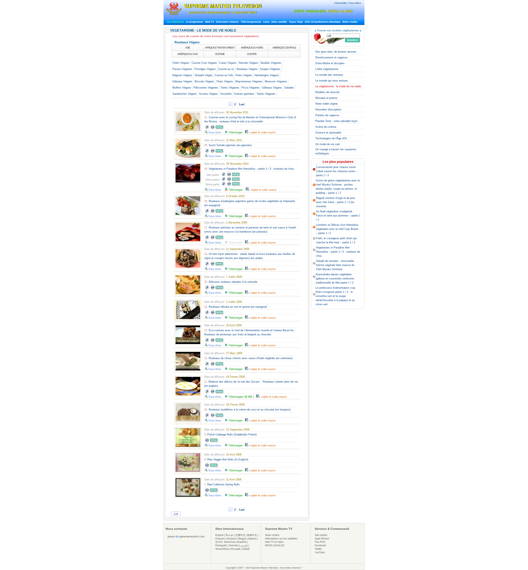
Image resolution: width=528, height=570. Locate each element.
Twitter (318, 549)
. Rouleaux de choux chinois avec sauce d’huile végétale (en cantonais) (248, 358)
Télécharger (236, 132)
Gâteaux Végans (182, 81)
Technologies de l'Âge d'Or (331, 138)
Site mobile (321, 535)
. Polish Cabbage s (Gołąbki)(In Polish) (230, 434)
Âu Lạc (229, 535)
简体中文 (252, 535)
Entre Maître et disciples (330, 63)
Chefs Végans (180, 62)
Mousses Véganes (276, 81)
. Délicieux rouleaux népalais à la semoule (230, 281)
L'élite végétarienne (326, 69)
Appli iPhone (322, 538)
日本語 (246, 549)
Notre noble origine (326, 103)
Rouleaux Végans (247, 69)
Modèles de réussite (327, 92)
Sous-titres (355, 3)
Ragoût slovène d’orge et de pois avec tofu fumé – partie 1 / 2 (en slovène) (335, 202)
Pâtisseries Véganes (205, 87)
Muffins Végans (181, 87)
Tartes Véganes (229, 87)
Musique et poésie (326, 97)
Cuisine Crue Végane (204, 62)
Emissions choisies (227, 21)
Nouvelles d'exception (328, 109)
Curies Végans (228, 62)
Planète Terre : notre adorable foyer (336, 121)
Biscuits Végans (204, 81)
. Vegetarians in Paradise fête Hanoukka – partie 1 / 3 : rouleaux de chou (249, 168)
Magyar (242, 538)
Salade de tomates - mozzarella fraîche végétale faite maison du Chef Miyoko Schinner (335, 265)
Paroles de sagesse (327, 115)
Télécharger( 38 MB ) (242, 396)
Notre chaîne (349, 21)
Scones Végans (208, 93)
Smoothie (226, 93)
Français (220, 538)
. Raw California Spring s (222, 484)
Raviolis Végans (248, 62)
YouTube (320, 552)
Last (241, 104)
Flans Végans (225, 81)
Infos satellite (279, 21)
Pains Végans (244, 75)
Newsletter (341, 3)
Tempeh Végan (203, 75)
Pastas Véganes (182, 69)
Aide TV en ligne (274, 541)
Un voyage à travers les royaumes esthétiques (335, 151)
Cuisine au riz (226, 69)
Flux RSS (320, 541)
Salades (289, 87)
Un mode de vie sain (327, 144)
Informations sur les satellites (281, 538)
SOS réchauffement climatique (323, 21)
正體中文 (240, 535)
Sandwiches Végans (184, 93)
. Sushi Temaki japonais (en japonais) (228, 145)
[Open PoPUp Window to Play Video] (220, 128)
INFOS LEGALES (274, 545)
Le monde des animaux (329, 74)
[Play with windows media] (213, 128)
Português (221, 545)
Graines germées (244, 93)
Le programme (194, 21)
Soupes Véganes (270, 69)
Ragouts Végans (182, 75)
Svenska (233, 545)
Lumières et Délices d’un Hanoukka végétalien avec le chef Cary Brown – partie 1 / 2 (337, 229)
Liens (266, 21)
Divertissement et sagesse (331, 57)
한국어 (219, 541)
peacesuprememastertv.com (186, 536)
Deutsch (231, 538)
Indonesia (229, 541)
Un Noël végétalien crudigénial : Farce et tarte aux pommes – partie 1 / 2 (338, 215)
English (219, 535)
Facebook (320, 545)
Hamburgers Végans (267, 75)
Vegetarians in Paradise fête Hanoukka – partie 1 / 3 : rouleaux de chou (338, 251)
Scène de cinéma (325, 126)
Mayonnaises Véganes (249, 81)
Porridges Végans (205, 69)
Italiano (252, 538)
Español (241, 541)
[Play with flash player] (207, 128)
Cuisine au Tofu (224, 75)
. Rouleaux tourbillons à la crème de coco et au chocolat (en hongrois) (247, 409)
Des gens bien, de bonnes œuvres (335, 51)
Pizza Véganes (251, 87)
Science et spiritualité (328, 132)
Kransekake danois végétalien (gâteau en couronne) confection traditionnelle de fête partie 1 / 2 (335, 278)
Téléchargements (251, 21)
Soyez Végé (296, 21)
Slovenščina (222, 549)
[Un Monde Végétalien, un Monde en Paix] (319, 12)
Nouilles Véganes (270, 62)
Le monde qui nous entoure (331, 80)
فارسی (244, 545)
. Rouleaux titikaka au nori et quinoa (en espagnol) (235, 306)
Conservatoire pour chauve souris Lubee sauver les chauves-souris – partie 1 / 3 (337, 171)
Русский (235, 549)
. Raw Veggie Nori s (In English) (226, 459)
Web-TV (210, 21)
